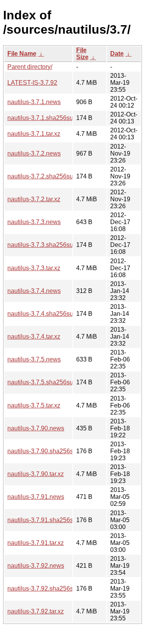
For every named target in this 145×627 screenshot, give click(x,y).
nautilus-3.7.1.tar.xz (33, 133)
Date (117, 53)
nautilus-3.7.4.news (34, 291)
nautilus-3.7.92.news (35, 565)
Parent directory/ (29, 66)
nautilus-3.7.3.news (34, 222)
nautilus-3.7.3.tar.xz (33, 268)
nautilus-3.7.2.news (34, 153)
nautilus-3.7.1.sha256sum (42, 118)
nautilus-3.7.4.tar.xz (33, 336)
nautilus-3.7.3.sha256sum (42, 245)
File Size (82, 53)
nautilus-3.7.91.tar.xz (35, 543)
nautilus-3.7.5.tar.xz (33, 405)
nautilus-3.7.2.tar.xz (33, 199)
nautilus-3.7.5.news (34, 359)
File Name (21, 53)
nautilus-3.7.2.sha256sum (42, 176)
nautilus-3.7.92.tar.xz (35, 611)
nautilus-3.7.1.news (34, 102)
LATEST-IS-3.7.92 (32, 82)
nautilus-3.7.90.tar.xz (35, 474)
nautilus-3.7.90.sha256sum (44, 451)
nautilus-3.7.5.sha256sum (42, 382)
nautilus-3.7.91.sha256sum (44, 520)
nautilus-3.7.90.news (35, 428)
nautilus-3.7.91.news (35, 496)
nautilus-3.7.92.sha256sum (44, 588)
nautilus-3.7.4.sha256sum (42, 313)
